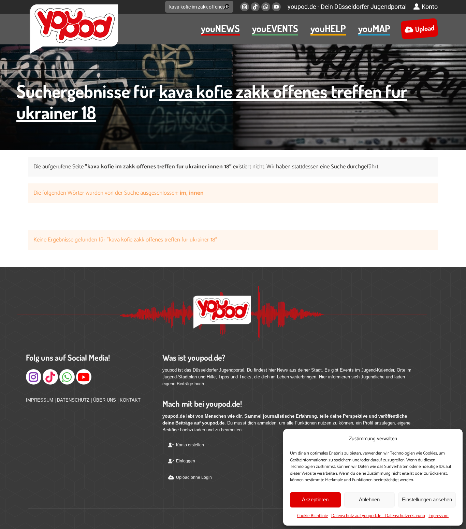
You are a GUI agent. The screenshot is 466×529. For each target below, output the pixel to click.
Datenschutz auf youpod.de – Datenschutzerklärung (378, 515)
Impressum (438, 515)
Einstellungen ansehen (427, 499)
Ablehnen (369, 499)
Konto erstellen (190, 445)
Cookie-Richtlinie (312, 515)
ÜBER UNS (104, 400)
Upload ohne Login (194, 477)
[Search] (226, 7)
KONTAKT (130, 400)
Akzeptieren (315, 499)
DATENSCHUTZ (73, 400)
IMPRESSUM (39, 400)
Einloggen (185, 461)
